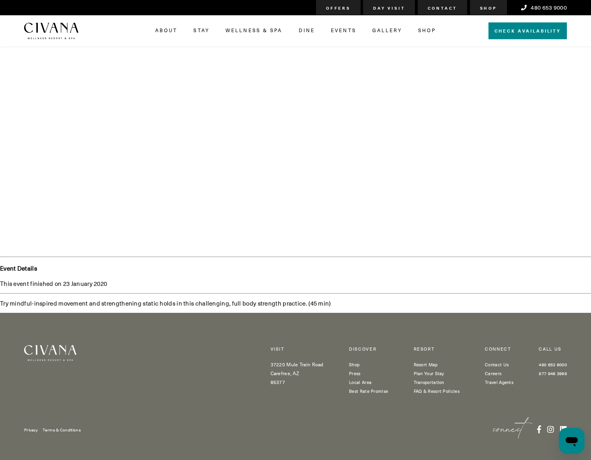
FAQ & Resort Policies (437, 391)
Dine (307, 30)
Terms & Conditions (61, 430)
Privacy (31, 430)
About (166, 30)
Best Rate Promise (368, 391)
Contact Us (497, 364)
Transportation (429, 382)
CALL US (550, 349)
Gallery (387, 30)
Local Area (360, 382)
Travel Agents (499, 382)
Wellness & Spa (254, 30)
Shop (354, 364)
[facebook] (539, 429)
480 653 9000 (548, 7)
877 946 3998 (553, 373)
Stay (201, 30)
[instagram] (550, 429)
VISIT (278, 349)
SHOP (427, 30)
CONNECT (498, 349)
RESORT (424, 349)
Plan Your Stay (429, 373)
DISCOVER (362, 349)
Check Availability (528, 30)
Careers (493, 373)
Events (343, 30)
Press (355, 373)
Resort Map (426, 364)
